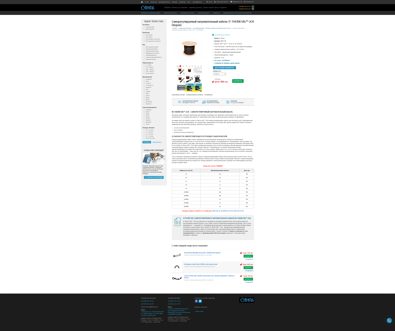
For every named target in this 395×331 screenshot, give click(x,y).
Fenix (147, 81)
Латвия (148, 118)
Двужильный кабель (152, 49)
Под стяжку (149, 37)
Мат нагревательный (152, 47)
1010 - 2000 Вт (150, 69)
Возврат (174, 2)
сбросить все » (157, 142)
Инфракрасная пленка (152, 53)
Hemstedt (148, 87)
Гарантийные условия (178, 94)
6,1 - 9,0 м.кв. (149, 134)
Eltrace (148, 100)
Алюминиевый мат (151, 55)
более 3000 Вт (150, 73)
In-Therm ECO (149, 85)
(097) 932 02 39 (239, 211)
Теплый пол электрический (150, 13)
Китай (147, 114)
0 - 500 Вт (148, 65)
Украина (148, 120)
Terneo (148, 95)
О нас (147, 2)
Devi (147, 89)
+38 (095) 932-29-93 (245, 6)
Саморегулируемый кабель (154, 57)
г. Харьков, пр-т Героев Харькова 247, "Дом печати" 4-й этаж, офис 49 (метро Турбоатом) (152, 313)
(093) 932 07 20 (217, 211)
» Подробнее (249, 259)
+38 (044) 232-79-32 (174, 304)
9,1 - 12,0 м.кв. (150, 136)
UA (253, 6)
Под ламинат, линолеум (153, 39)
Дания (147, 112)
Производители (203, 13)
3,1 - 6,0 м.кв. (149, 132)
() (237, 2)
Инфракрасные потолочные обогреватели (237, 13)
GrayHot (148, 91)
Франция (148, 122)
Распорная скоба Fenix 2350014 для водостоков (200, 264)
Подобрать (146, 142)
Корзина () (250, 2)
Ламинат (216, 13)
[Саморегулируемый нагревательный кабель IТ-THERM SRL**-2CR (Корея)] (181, 74)
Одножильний (150, 27)
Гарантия (182, 2)
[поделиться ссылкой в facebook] (196, 301)
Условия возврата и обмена (194, 94)
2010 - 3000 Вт (150, 71)
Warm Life (148, 104)
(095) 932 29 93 (228, 211)
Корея (147, 116)
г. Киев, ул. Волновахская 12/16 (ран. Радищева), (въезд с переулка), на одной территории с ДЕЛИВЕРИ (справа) (179, 311)
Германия (148, 110)
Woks (147, 93)
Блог (189, 2)
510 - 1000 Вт (149, 67)
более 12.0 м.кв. (150, 138)
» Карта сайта (199, 311)
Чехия (147, 124)
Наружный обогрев (186, 13)
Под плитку (149, 35)
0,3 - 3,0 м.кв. (149, 130)
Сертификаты (197, 2)
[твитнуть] (200, 301)
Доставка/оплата (164, 2)
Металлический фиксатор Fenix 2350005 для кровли (202, 253)
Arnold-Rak (149, 102)
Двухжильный (150, 29)
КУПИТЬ (237, 81)
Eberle (147, 97)
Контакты (154, 2)
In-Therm (148, 83)
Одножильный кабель (152, 51)
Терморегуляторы (170, 13)
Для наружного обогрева (153, 41)
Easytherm (149, 79)
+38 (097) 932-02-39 (245, 9)
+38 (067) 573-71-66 (174, 301)
